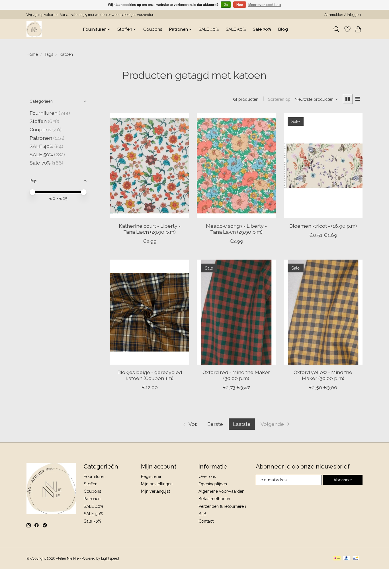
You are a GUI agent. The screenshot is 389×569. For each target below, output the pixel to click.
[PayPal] (346, 558)
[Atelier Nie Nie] (34, 29)
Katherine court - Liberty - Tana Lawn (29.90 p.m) (150, 229)
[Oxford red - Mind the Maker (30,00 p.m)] (236, 312)
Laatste (242, 424)
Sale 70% (262, 29)
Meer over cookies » (264, 5)
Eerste (215, 424)
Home (32, 54)
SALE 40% (209, 29)
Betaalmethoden (214, 498)
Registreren (151, 476)
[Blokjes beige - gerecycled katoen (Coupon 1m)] (149, 312)
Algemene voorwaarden (221, 491)
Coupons (152, 29)
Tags (48, 54)
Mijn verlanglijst (155, 491)
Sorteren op (279, 99)
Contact (206, 521)
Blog (283, 29)
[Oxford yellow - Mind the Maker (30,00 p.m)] (323, 312)
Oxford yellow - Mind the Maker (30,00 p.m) (323, 375)
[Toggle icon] (336, 29)
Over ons (207, 476)
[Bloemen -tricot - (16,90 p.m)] (323, 165)
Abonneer (342, 479)
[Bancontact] (355, 558)
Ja (226, 5)
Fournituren (44, 113)
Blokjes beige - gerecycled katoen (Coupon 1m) (149, 375)
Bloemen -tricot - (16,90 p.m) (323, 226)
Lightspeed (110, 558)
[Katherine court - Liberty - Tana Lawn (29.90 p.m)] (149, 165)
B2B (202, 513)
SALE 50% (236, 29)
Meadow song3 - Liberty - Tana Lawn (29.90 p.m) (236, 229)
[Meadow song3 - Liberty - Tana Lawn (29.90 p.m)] (236, 165)
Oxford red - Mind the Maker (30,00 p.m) (236, 375)
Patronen (41, 138)
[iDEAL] (337, 558)
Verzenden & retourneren (222, 506)
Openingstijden (212, 483)
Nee (239, 5)
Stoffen (38, 121)
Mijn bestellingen (157, 483)
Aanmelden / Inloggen (342, 15)
